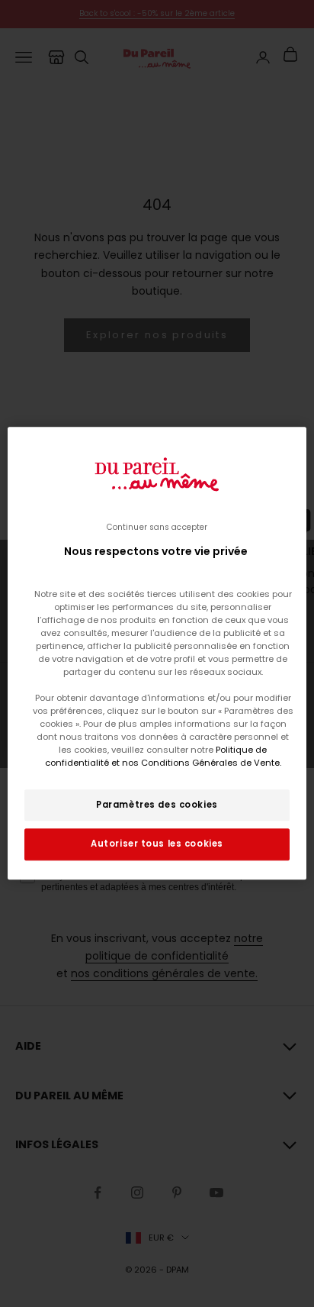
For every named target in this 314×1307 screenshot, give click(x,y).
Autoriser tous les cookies (157, 844)
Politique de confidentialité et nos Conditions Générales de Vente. (163, 757)
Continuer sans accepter (157, 527)
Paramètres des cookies (157, 805)
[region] (157, 653)
